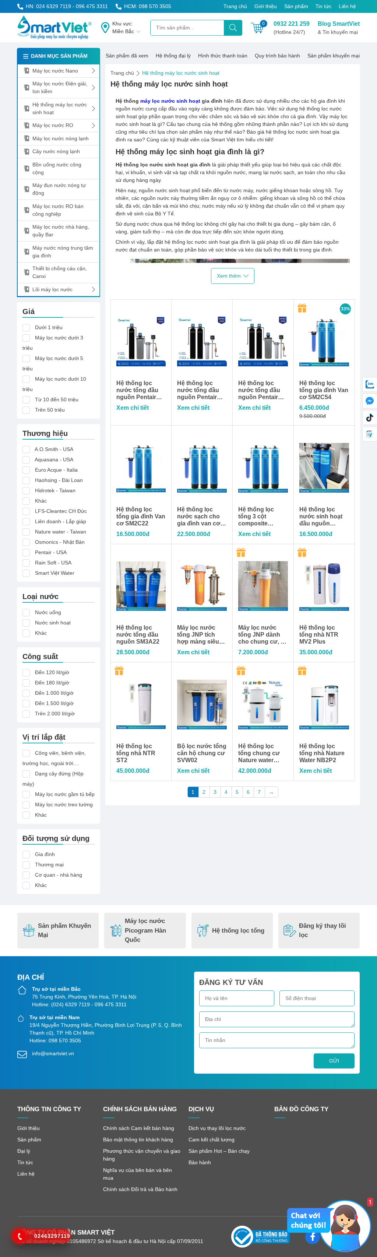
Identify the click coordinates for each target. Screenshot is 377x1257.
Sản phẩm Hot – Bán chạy (219, 1151)
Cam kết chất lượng (211, 1139)
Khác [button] (41, 501)
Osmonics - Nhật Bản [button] (60, 542)
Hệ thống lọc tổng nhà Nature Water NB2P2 (322, 753)
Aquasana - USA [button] (54, 459)
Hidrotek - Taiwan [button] (55, 490)
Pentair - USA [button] (51, 552)
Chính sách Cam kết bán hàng (138, 1128)
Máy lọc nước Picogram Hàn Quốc (145, 930)
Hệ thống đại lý (173, 56)
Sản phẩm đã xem (127, 56)
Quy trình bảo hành (277, 56)
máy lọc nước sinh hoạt (170, 101)
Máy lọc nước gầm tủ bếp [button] (65, 794)
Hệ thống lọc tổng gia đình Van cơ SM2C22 (140, 516)
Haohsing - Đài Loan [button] (59, 480)
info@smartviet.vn (53, 1053)
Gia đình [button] (45, 854)
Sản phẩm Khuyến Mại (64, 930)
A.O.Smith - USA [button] (54, 449)
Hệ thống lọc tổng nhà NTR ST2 (135, 753)
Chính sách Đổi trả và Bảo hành (140, 1189)
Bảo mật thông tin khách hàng (138, 1139)
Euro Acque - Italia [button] (56, 470)
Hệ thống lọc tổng (238, 930)
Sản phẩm (296, 6)
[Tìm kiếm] (233, 28)
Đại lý (23, 1151)
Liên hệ (347, 6)
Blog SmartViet (339, 28)
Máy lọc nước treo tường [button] (64, 804)
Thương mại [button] (49, 864)
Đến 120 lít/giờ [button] (52, 672)
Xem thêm (229, 276)
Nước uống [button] (48, 612)
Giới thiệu (265, 6)
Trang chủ (235, 6)
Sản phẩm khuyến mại (333, 56)
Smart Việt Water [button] (54, 573)
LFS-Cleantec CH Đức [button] (61, 511)
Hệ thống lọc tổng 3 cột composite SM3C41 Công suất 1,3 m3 (258, 523)
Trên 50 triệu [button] (50, 410)
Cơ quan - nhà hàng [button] (58, 875)
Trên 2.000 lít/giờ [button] (55, 713)
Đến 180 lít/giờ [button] (52, 683)
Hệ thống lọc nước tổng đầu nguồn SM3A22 (137, 634)
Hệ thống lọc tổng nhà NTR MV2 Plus (318, 634)
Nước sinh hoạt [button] (53, 623)
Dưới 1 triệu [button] (49, 327)
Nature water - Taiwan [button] (60, 532)
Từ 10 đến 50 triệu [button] (56, 399)
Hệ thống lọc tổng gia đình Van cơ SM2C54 (323, 390)
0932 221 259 (292, 28)
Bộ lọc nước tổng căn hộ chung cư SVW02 (201, 753)
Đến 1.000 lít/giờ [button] (54, 693)
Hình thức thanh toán (222, 56)
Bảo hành (199, 1162)
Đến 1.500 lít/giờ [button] (54, 703)
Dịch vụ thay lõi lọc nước (217, 1128)
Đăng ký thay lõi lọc (322, 930)
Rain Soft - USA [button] (53, 563)
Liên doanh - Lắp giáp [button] (60, 521)
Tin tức (323, 6)
